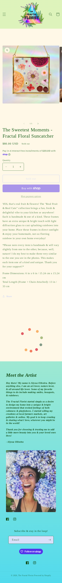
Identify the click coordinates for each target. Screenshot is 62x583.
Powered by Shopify (42, 575)
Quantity (7, 160)
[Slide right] (38, 123)
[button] (4, 14)
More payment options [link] (31, 196)
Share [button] (9, 296)
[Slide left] (24, 123)
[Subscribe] (49, 540)
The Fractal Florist (26, 575)
